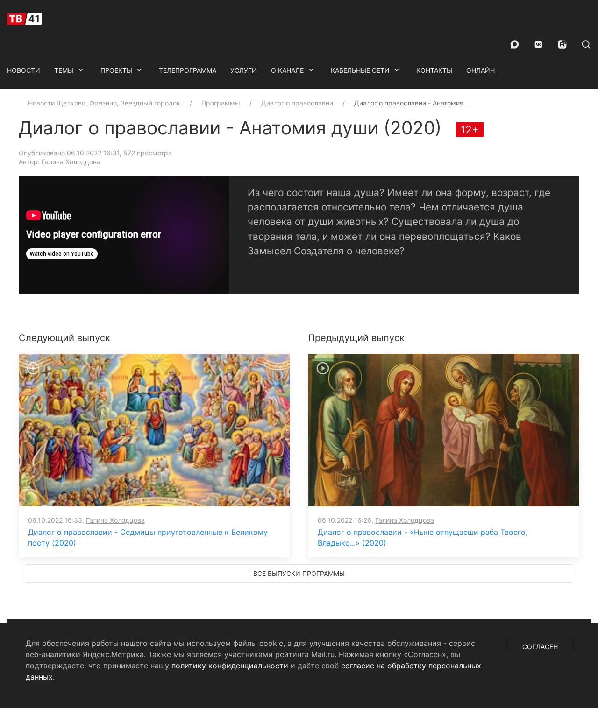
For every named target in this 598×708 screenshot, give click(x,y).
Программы (220, 103)
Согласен (540, 647)
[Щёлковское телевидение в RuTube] (562, 44)
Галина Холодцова (71, 162)
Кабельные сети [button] (360, 70)
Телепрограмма (187, 70)
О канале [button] (287, 70)
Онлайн (480, 70)
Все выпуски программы (299, 573)
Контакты (434, 70)
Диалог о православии (297, 103)
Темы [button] (63, 70)
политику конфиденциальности (229, 665)
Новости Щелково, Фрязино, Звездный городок (104, 103)
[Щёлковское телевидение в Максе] (515, 44)
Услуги (243, 70)
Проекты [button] (116, 70)
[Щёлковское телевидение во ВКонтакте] (538, 44)
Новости (23, 70)
